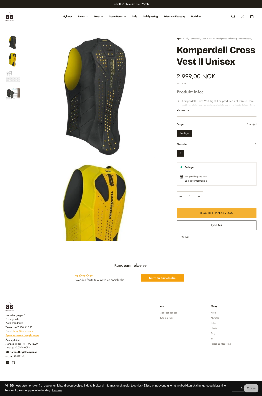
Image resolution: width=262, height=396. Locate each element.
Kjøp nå (216, 225)
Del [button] (187, 237)
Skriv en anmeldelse (162, 278)
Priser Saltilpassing (221, 343)
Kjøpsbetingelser (168, 312)
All (187, 38)
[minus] (181, 196)
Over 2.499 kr (208, 38)
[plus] (199, 196)
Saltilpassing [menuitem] (150, 16)
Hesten (214, 328)
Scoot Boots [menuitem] (115, 16)
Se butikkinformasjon (196, 180)
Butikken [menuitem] (196, 16)
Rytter (214, 323)
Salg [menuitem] (134, 16)
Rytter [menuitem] (81, 16)
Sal (212, 338)
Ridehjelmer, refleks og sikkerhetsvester (233, 38)
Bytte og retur (166, 318)
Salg (213, 333)
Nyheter (215, 318)
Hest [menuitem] (96, 16)
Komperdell (195, 38)
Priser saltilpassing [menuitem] (175, 16)
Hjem (179, 38)
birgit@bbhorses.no (23, 331)
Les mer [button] (57, 390)
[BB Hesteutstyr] (28, 306)
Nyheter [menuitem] (67, 16)
